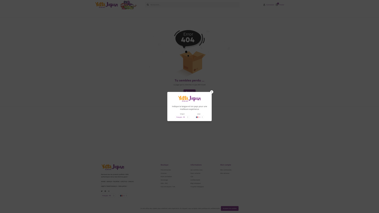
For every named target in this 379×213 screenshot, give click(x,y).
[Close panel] (211, 91)
